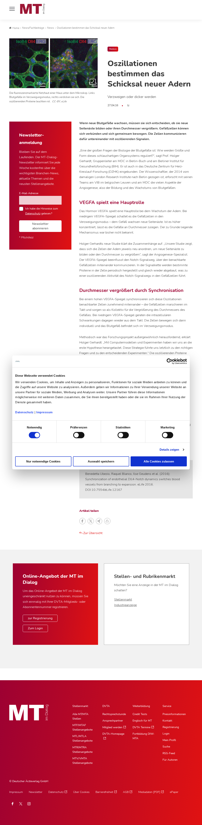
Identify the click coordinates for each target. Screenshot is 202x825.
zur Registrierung (40, 618)
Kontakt (167, 721)
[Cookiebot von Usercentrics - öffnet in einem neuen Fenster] (169, 361)
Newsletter (35, 792)
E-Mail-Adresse (28, 193)
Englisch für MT (142, 721)
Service (167, 706)
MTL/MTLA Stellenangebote (82, 738)
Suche (166, 746)
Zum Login (35, 628)
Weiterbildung (141, 706)
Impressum (44, 412)
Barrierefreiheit (104, 792)
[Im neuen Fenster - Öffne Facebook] (12, 804)
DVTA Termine (141, 727)
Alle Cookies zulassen (159, 461)
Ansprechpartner (112, 721)
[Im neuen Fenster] (21, 804)
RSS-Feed (169, 753)
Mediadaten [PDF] (149, 792)
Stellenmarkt (123, 599)
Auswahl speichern (101, 461)
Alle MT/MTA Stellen (80, 716)
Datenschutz (24, 412)
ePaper (174, 792)
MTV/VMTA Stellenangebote (82, 761)
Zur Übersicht (92, 533)
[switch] (75, 434)
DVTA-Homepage (113, 734)
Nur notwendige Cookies (43, 461)
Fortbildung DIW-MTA (143, 736)
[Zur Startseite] (32, 9)
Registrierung (171, 727)
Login (166, 733)
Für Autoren (170, 760)
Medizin (113, 49)
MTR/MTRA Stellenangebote (82, 750)
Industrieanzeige (125, 605)
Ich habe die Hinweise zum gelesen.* (41, 211)
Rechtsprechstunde (114, 714)
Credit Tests (140, 714)
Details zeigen (169, 449)
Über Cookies (81, 792)
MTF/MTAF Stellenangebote (82, 727)
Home (15, 28)
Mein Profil (169, 740)
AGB (126, 792)
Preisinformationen (174, 714)
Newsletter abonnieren (40, 226)
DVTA (106, 706)
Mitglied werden (112, 727)
